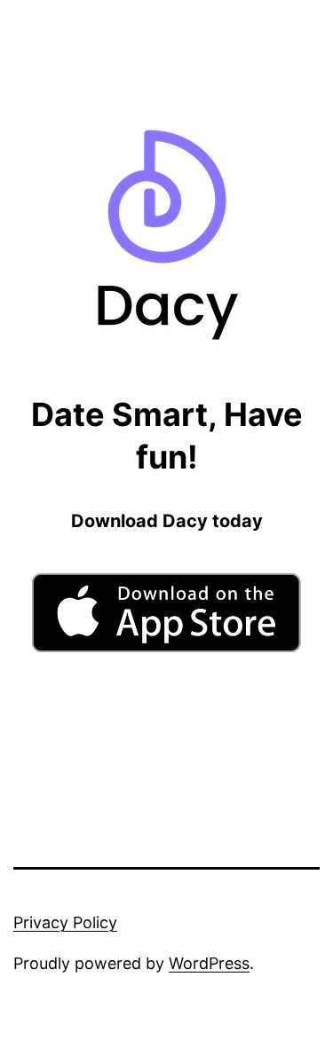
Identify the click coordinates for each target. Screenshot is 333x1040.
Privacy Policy (65, 922)
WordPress (209, 963)
